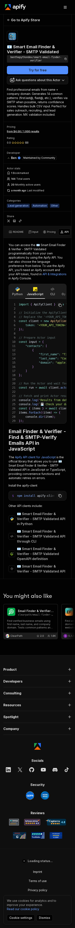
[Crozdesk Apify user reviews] (56, 835)
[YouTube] (43, 769)
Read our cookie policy (23, 909)
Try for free (38, 70)
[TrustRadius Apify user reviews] (38, 835)
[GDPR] (30, 795)
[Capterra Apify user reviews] (55, 822)
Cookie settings (20, 917)
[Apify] (15, 7)
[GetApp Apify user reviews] (14, 822)
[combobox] (37, 80)
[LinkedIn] (8, 769)
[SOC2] (45, 795)
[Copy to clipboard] (60, 305)
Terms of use (38, 881)
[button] (37, 669)
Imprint (37, 871)
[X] (20, 769)
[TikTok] (66, 769)
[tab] (16, 232)
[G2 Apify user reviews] (19, 835)
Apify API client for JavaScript (35, 457)
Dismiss (44, 917)
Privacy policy (37, 890)
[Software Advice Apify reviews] (32, 822)
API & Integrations (54, 274)
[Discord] (55, 769)
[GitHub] (31, 769)
